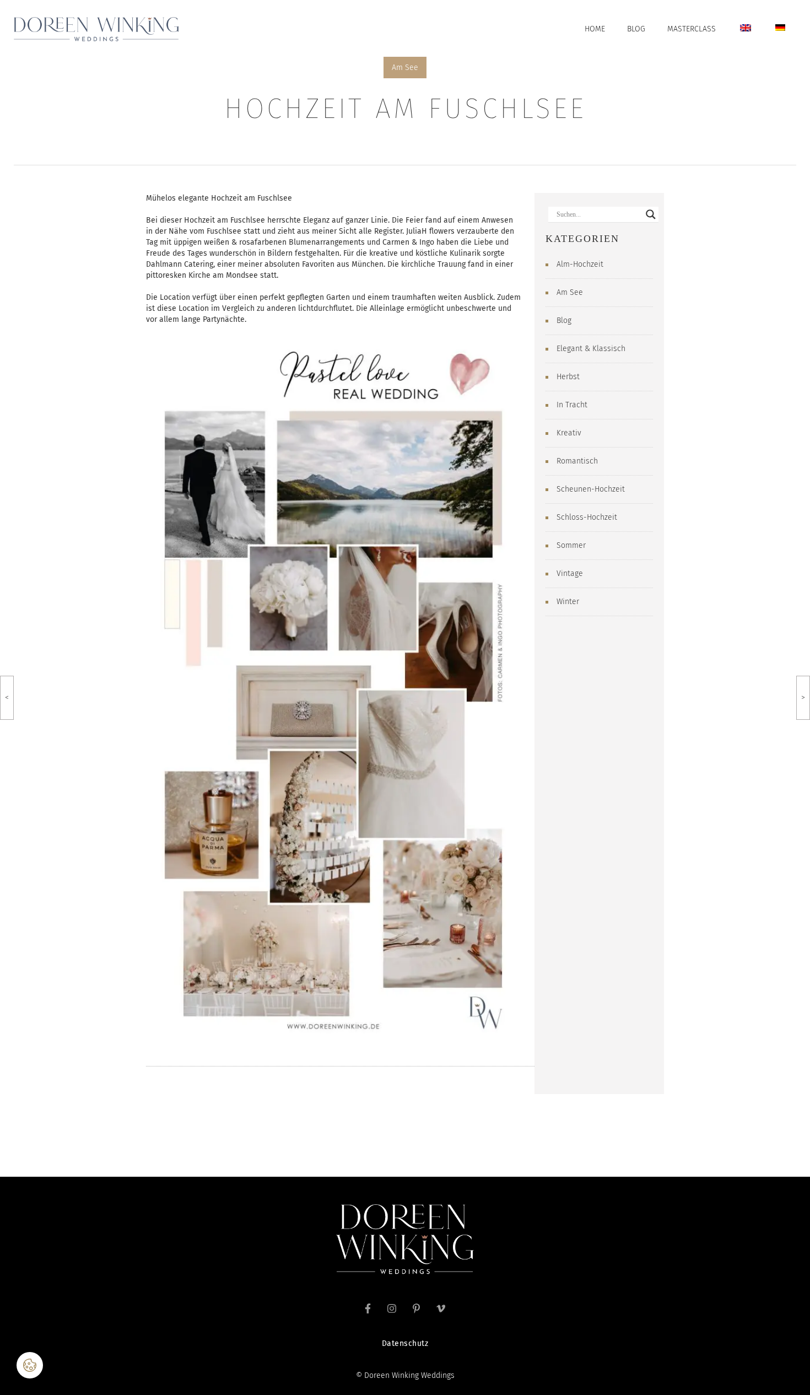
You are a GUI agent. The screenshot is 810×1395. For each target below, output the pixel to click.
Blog (636, 29)
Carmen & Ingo (408, 242)
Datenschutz (405, 1343)
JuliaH (416, 231)
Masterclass (691, 29)
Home (595, 29)
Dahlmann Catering (179, 264)
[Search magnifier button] (650, 214)
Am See (405, 67)
